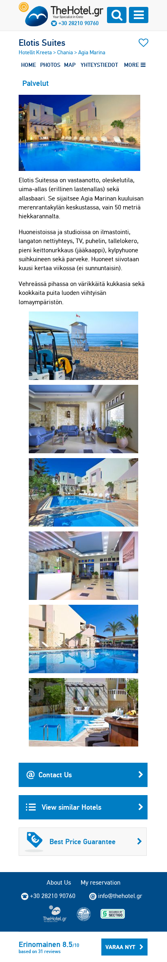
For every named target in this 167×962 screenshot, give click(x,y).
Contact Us (55, 774)
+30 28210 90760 (78, 23)
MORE (132, 64)
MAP (69, 64)
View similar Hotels (70, 807)
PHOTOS (50, 64)
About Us (59, 882)
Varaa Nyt (120, 947)
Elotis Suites (42, 42)
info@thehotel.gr (120, 896)
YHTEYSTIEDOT (99, 64)
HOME (28, 64)
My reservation (100, 882)
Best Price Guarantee (82, 841)
